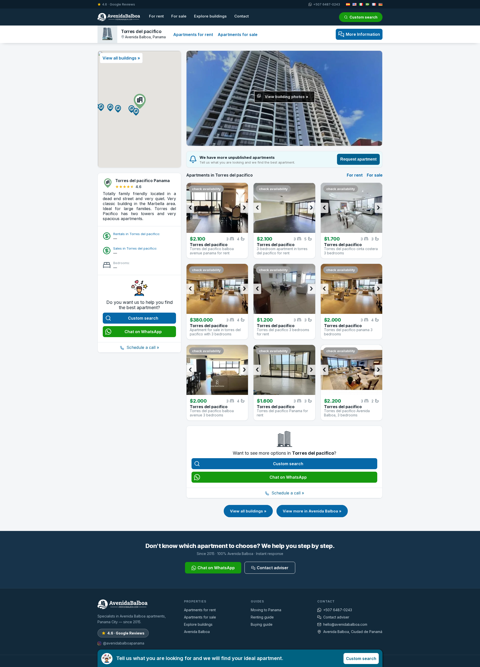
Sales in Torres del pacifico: (135, 248)
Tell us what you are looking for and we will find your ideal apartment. (246, 658)
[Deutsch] (380, 4)
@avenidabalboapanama (123, 643)
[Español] (348, 4)
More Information (363, 34)
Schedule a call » (142, 347)
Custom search (364, 17)
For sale (178, 16)
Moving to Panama (266, 610)
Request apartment (358, 159)
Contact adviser (272, 567)
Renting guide (262, 617)
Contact (241, 16)
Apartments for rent (193, 34)
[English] (354, 4)
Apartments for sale (238, 34)
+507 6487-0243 (326, 4)
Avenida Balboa (197, 631)
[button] (140, 101)
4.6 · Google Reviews (118, 4)
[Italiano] (361, 4)
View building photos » (286, 96)
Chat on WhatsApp (143, 331)
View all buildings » (248, 511)
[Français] (374, 4)
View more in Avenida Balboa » (312, 511)
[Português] (368, 4)
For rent (156, 16)
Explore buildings (210, 16)
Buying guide (261, 624)
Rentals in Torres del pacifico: (136, 234)
